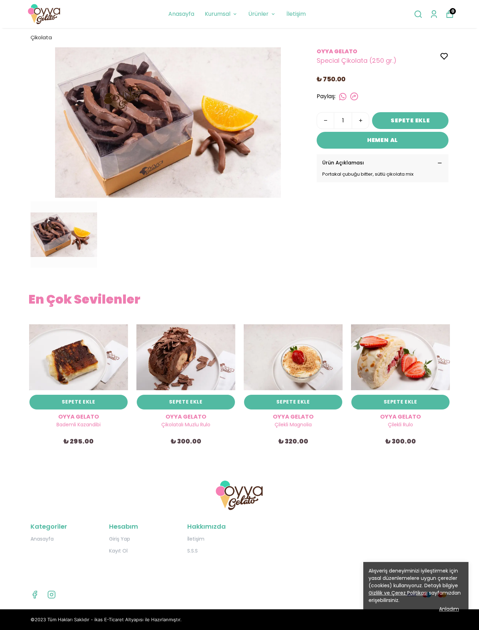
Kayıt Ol (118, 550)
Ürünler (258, 14)
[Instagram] (51, 594)
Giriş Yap (119, 538)
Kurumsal (217, 14)
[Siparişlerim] (434, 14)
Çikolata (41, 37)
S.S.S (192, 550)
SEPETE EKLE (410, 120)
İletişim (296, 14)
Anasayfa (181, 14)
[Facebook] (35, 594)
